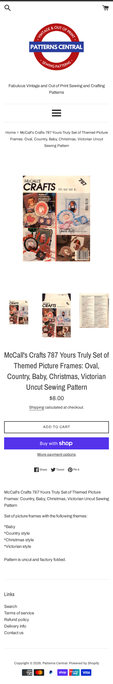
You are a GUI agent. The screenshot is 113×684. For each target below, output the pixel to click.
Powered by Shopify (84, 663)
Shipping (36, 407)
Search (10, 606)
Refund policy (16, 619)
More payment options (56, 454)
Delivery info (15, 626)
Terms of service (19, 613)
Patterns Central (55, 663)
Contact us (14, 633)
